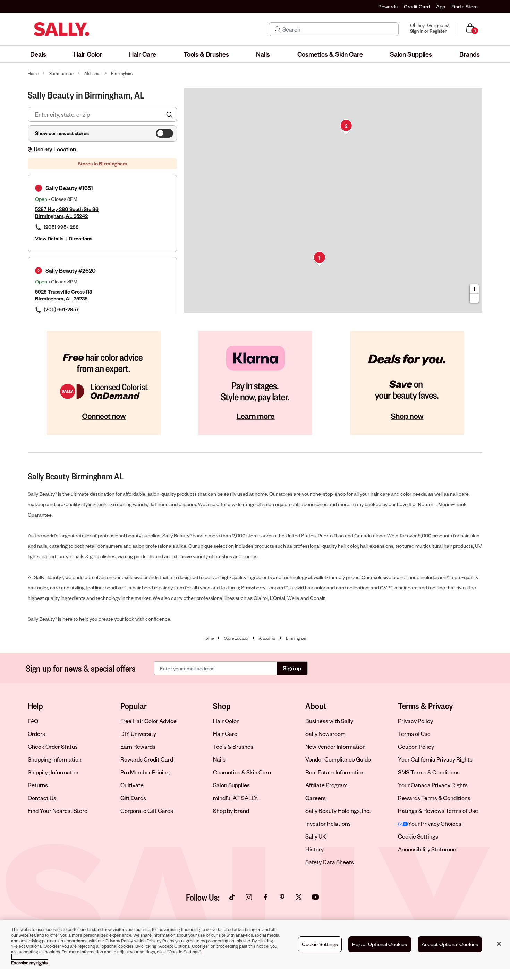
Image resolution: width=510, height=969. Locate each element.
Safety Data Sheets (329, 862)
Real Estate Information (335, 772)
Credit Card (417, 6)
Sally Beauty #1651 (69, 188)
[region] (255, 944)
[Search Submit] (277, 29)
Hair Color (226, 720)
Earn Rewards (137, 746)
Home (33, 73)
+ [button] (474, 288)
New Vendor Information (335, 746)
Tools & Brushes (233, 746)
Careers (315, 797)
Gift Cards (133, 797)
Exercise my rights (29, 963)
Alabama (92, 73)
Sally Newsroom (325, 733)
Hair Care (225, 733)
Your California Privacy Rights (435, 759)
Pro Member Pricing (145, 772)
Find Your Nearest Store (57, 810)
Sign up (292, 668)
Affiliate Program (326, 785)
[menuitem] (38, 54)
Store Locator (61, 73)
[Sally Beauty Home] (61, 29)
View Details (49, 238)
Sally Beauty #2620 (70, 270)
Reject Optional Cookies (379, 944)
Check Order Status (53, 746)
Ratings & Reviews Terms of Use (438, 810)
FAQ (33, 720)
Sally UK (315, 836)
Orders (36, 733)
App (440, 6)
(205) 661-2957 (61, 309)
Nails (219, 759)
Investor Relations (328, 823)
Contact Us (42, 797)
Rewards (388, 6)
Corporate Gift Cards (146, 810)
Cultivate (132, 785)
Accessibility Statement (428, 849)
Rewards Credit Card (146, 759)
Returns (38, 785)
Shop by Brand (231, 810)
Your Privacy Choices (434, 823)
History (314, 849)
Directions (80, 238)
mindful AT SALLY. (235, 797)
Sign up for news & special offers (81, 668)
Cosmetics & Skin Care (242, 772)
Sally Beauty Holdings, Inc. (338, 810)
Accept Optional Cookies (450, 944)
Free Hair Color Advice (148, 720)
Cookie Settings (418, 836)
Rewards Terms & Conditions (434, 797)
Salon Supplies (231, 785)
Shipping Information (54, 772)
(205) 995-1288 (61, 226)
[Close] (499, 943)
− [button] (474, 297)
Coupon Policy (416, 746)
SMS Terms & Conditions (429, 772)
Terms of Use (414, 733)
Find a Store (464, 6)
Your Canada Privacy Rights (433, 785)
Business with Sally (329, 720)
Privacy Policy (415, 720)
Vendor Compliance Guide (338, 759)
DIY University (138, 733)
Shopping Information (55, 759)
